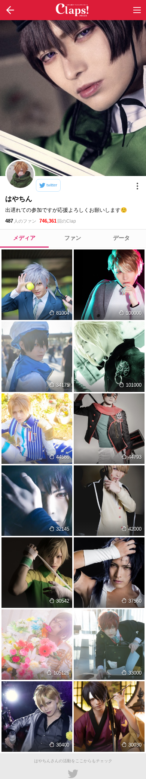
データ (121, 238)
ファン (72, 238)
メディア (24, 238)
